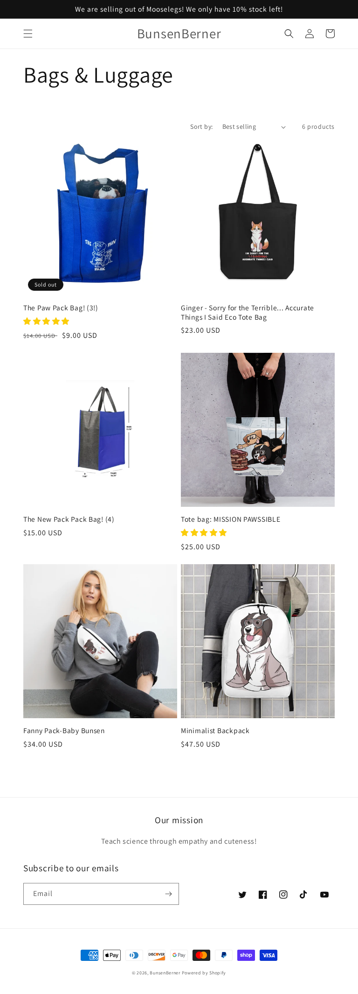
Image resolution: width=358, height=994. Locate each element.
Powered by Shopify (204, 973)
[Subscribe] (168, 894)
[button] (28, 33)
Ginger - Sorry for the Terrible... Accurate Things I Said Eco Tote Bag (247, 312)
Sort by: (201, 126)
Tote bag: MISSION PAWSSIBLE (230, 519)
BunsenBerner (165, 973)
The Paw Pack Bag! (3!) (60, 307)
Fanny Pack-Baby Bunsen (64, 730)
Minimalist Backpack (215, 730)
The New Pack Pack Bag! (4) (69, 519)
